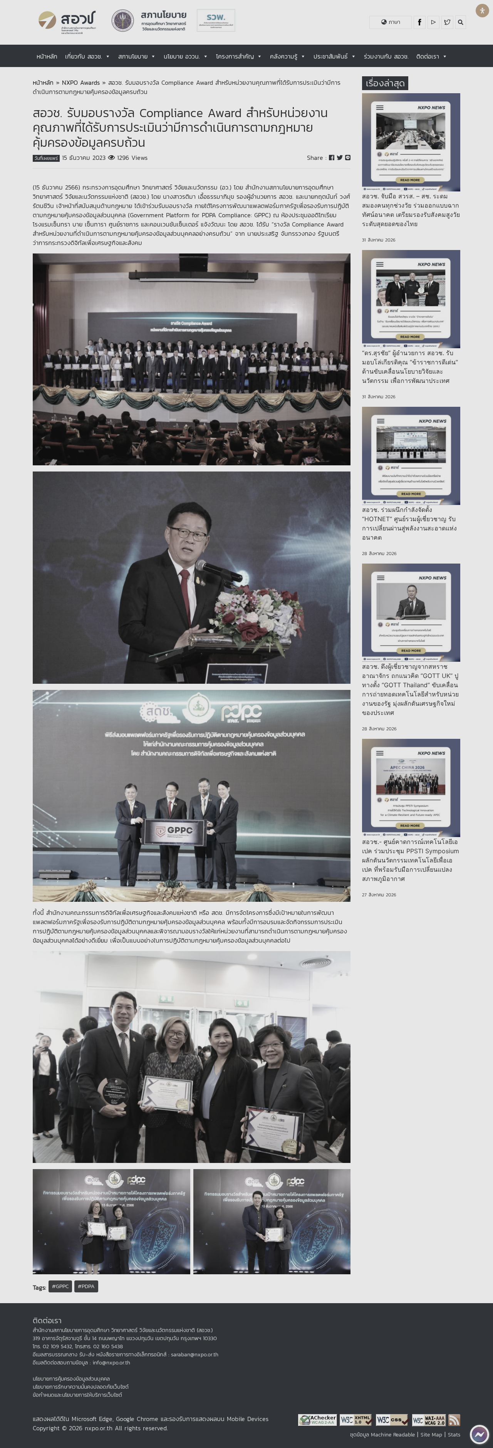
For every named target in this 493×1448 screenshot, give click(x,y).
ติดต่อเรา (427, 56)
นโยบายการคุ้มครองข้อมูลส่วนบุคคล (71, 1379)
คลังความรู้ (283, 56)
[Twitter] (447, 22)
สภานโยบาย (133, 56)
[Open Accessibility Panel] (482, 10)
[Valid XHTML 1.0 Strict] (358, 1419)
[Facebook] (421, 22)
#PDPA (86, 1286)
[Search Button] (460, 22)
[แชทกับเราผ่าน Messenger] (479, 1434)
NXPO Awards (81, 82)
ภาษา (393, 22)
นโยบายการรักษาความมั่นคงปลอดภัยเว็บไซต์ (81, 1387)
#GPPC (60, 1286)
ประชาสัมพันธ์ (331, 56)
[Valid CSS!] (394, 1419)
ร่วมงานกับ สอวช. (386, 56)
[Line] (347, 157)
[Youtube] (434, 22)
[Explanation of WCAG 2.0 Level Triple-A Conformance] (430, 1419)
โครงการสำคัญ (235, 56)
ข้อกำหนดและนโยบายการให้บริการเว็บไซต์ (77, 1395)
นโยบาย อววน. (182, 56)
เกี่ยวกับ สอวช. (83, 56)
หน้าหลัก (47, 56)
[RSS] (454, 1419)
